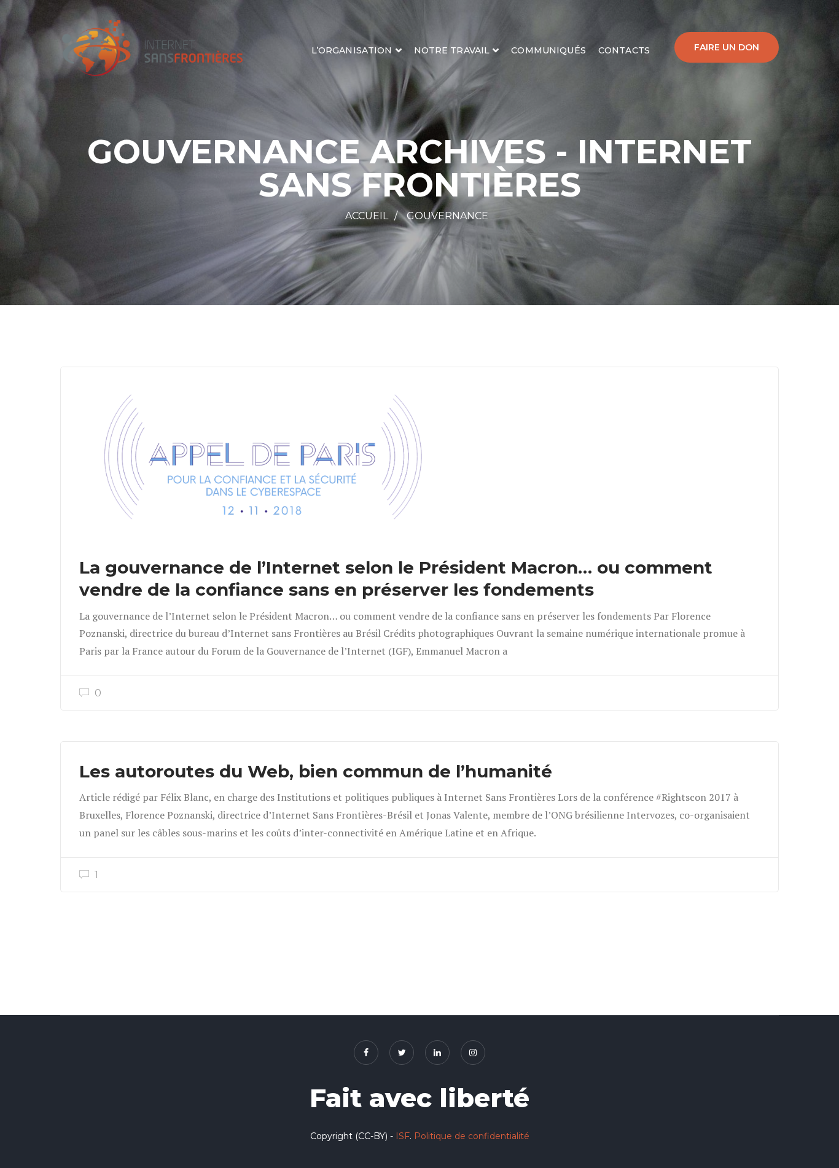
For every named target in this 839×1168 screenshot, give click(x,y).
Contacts (624, 50)
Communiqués (548, 50)
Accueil (366, 216)
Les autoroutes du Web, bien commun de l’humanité (315, 771)
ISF (403, 1136)
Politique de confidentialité (471, 1136)
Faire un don (726, 47)
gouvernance (447, 216)
